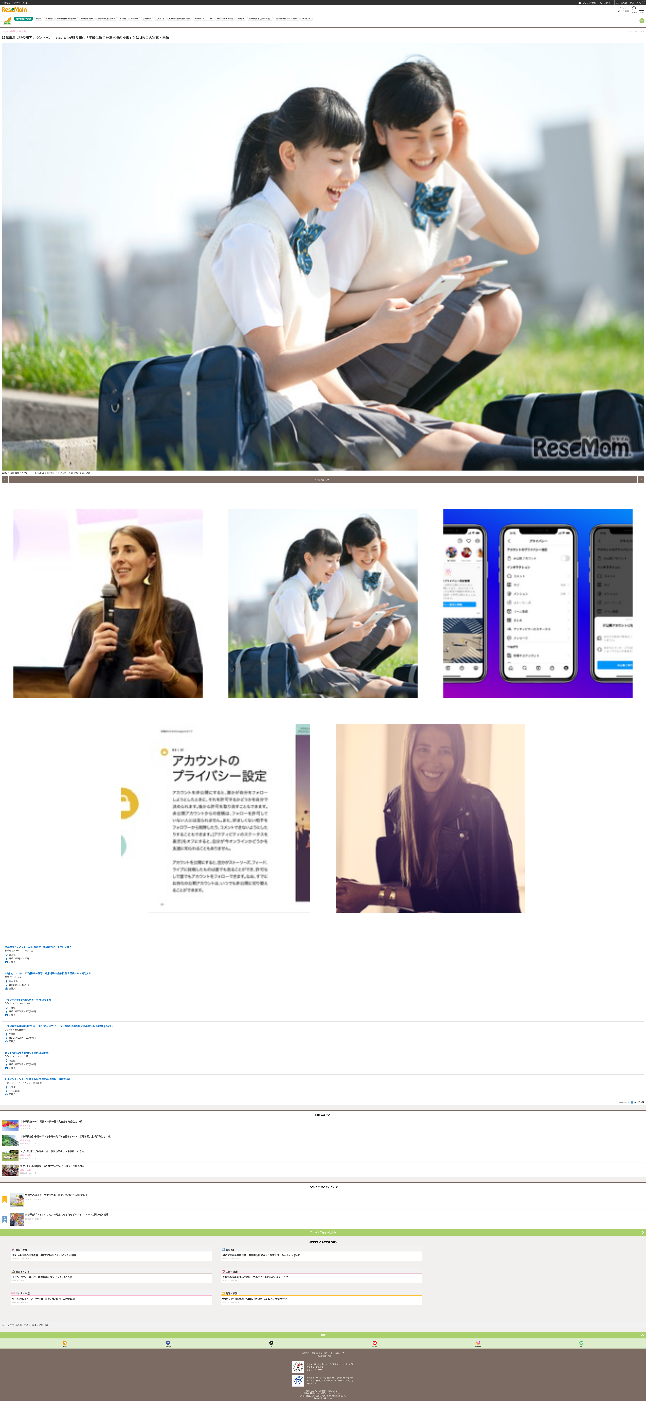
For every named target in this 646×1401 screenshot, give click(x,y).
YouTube (374, 1346)
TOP (323, 1335)
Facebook (168, 1346)
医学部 (38, 19)
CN (627, 11)
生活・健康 (232, 1271)
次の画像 (641, 479)
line (581, 1346)
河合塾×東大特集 (87, 19)
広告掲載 (315, 1353)
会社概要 (324, 1353)
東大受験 (49, 19)
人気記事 (241, 19)
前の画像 (5, 479)
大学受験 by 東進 (23, 19)
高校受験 (123, 19)
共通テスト (160, 19)
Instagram (478, 1346)
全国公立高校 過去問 (225, 19)
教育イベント (23, 1271)
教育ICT (230, 1249)
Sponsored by (624, 1102)
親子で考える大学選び (106, 19)
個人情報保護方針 (324, 1356)
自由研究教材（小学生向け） (260, 19)
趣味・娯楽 (232, 1293)
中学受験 (134, 19)
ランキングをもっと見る (323, 1232)
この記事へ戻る (323, 480)
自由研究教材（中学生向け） (287, 19)
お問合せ (305, 1353)
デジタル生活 (23, 1293)
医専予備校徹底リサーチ (66, 19)
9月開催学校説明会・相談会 (179, 19)
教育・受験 (21, 1249)
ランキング (306, 19)
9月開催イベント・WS (203, 19)
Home (64, 1346)
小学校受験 (147, 19)
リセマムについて (337, 1353)
